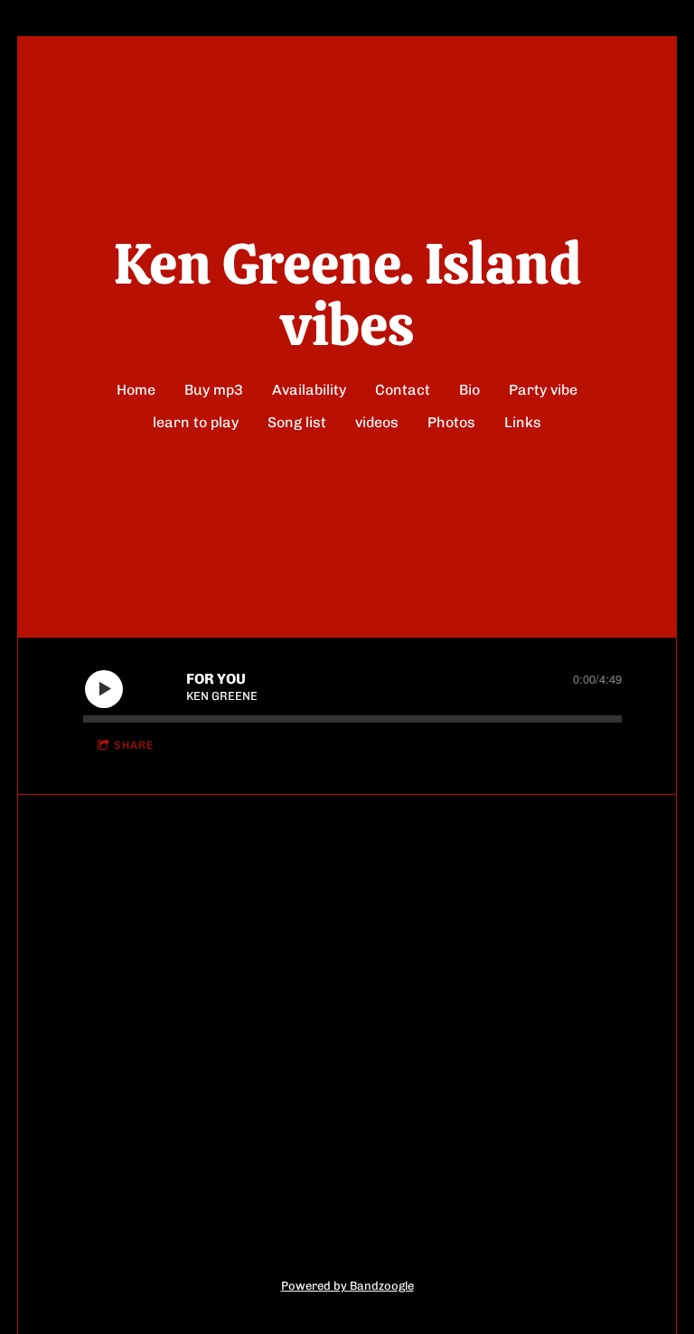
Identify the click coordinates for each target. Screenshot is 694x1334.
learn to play (196, 422)
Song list (296, 422)
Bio (469, 389)
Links (522, 422)
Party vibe (543, 389)
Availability (309, 389)
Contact (402, 389)
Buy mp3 (213, 389)
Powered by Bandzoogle (347, 1285)
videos (377, 422)
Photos (451, 422)
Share (134, 745)
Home (136, 389)
